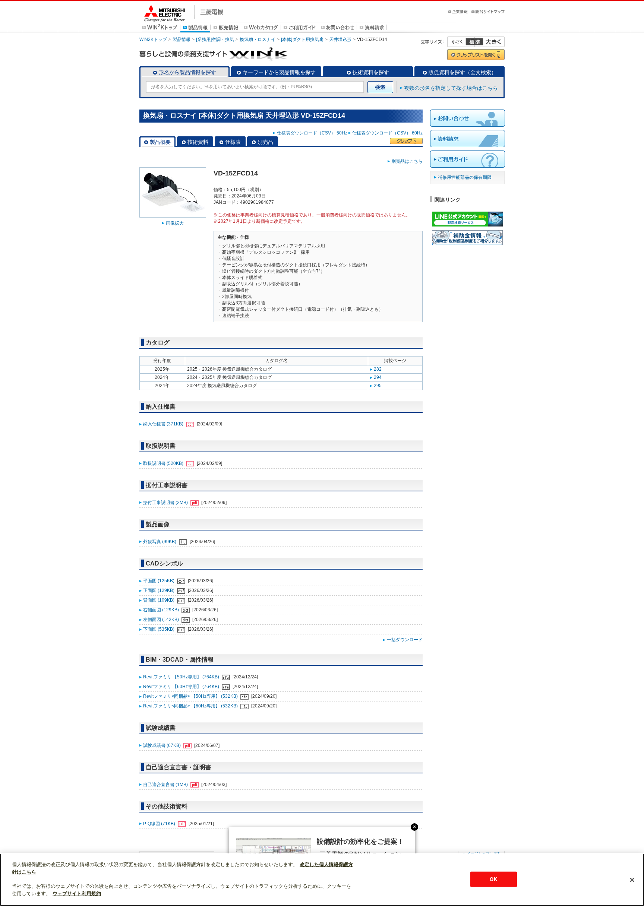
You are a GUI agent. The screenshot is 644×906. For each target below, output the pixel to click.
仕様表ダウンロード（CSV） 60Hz (387, 133)
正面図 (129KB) (159, 590)
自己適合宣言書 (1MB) (166, 784)
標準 (474, 41)
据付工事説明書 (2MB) (166, 502)
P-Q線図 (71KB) (159, 823)
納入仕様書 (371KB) (163, 424)
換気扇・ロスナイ (257, 39)
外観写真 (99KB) (160, 541)
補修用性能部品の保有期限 (465, 177)
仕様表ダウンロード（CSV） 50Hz (312, 133)
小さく (461, 42)
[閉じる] (632, 880)
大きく (490, 42)
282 (378, 369)
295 (378, 385)
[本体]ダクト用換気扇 (302, 39)
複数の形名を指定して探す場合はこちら (451, 88)
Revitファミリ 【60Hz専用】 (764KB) (181, 686)
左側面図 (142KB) (161, 619)
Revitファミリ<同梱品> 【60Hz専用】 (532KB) (191, 706)
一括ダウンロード (405, 639)
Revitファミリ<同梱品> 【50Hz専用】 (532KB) (191, 696)
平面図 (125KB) (159, 580)
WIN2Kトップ (153, 39)
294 (378, 377)
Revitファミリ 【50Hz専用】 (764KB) (181, 677)
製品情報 (181, 39)
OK (493, 879)
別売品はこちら (407, 161)
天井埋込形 (340, 39)
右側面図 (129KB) (161, 609)
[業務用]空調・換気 (215, 39)
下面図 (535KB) (159, 629)
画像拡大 (175, 223)
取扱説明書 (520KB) (163, 463)
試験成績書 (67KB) (162, 745)
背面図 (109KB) (159, 600)
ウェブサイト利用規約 (77, 893)
